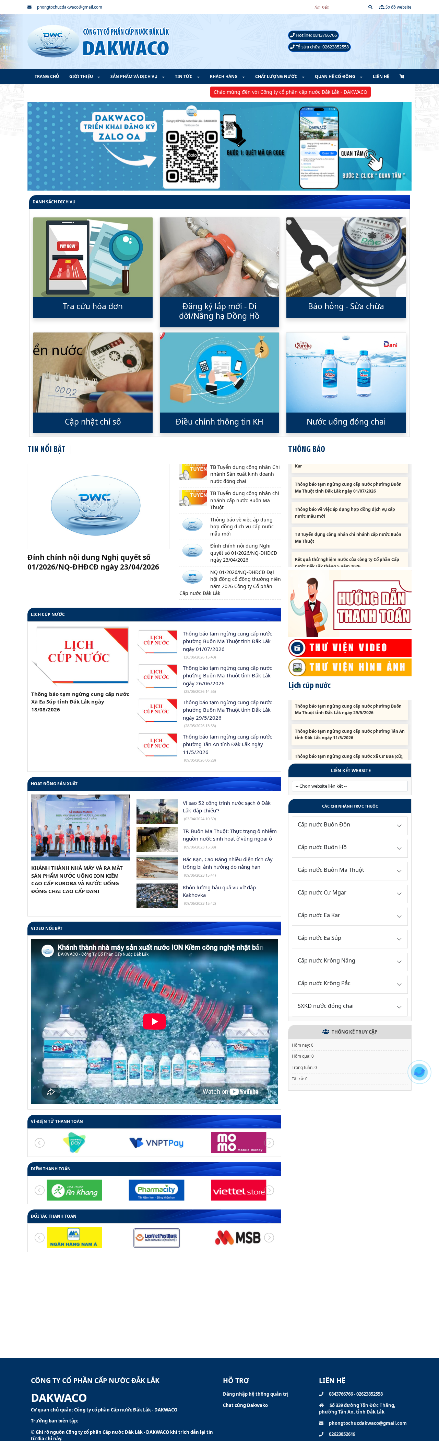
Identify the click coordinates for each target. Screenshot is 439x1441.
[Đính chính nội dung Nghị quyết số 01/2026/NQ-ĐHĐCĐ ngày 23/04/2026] (193, 550)
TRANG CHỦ (47, 76)
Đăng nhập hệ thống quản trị (255, 1394)
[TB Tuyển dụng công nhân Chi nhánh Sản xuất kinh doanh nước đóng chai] (193, 472)
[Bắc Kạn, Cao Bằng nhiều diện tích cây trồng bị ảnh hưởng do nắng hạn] (157, 867)
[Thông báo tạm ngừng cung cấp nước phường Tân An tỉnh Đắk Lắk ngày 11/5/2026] (157, 745)
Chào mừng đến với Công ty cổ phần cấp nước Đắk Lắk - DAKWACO (233, 92)
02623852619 (341, 1434)
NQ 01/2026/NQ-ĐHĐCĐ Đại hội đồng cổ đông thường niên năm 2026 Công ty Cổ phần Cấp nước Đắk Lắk (98, 566)
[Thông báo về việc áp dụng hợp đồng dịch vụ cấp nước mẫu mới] (193, 524)
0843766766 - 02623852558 (355, 1394)
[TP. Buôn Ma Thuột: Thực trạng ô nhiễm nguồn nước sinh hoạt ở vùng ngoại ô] (157, 839)
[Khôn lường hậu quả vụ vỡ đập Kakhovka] (157, 895)
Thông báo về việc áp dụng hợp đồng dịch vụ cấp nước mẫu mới (242, 526)
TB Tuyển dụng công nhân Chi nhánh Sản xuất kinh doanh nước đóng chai (245, 474)
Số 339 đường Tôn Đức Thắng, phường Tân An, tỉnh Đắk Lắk (357, 1408)
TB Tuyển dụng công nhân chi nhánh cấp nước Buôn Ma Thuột (244, 500)
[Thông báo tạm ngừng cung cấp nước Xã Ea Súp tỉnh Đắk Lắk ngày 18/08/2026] (80, 656)
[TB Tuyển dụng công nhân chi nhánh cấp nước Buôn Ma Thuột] (193, 498)
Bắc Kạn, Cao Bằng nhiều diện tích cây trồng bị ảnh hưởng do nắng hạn (228, 867)
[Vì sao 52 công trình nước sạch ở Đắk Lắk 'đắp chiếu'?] (157, 811)
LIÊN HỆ (381, 76)
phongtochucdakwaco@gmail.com (69, 7)
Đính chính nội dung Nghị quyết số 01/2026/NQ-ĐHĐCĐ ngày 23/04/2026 (243, 552)
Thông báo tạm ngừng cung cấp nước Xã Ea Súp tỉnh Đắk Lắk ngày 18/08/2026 (80, 701)
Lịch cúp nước (48, 614)
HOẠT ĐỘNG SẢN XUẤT (54, 784)
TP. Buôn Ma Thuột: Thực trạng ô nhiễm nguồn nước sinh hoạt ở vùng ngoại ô (230, 838)
